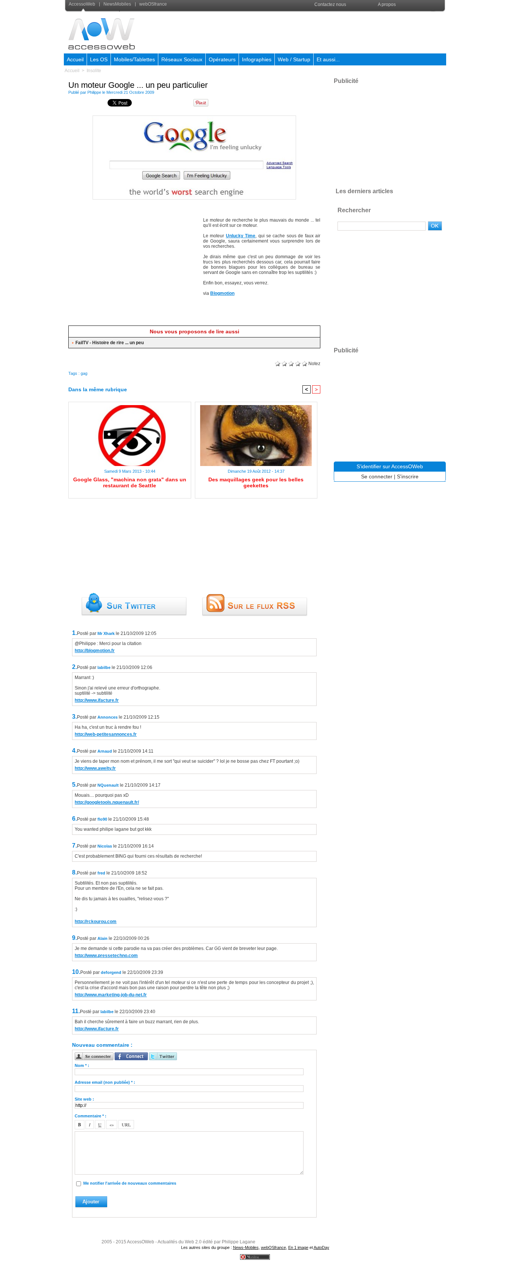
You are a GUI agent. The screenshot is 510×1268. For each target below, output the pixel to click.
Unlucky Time (240, 235)
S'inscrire (408, 476)
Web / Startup (294, 59)
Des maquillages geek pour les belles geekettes (256, 482)
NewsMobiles (117, 4)
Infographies (256, 59)
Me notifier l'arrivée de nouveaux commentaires (129, 1183)
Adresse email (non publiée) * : (105, 1082)
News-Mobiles (246, 1247)
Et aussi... (328, 59)
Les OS (99, 59)
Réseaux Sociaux (181, 59)
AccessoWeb (82, 4)
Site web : (84, 1099)
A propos (387, 4)
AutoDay (321, 1247)
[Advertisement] (310, 31)
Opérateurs (222, 59)
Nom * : (82, 1065)
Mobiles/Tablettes (134, 59)
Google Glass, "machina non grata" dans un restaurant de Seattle (129, 482)
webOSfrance (152, 4)
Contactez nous (330, 4)
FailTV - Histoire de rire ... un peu (109, 342)
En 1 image (298, 1247)
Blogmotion (222, 293)
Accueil (75, 59)
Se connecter (376, 476)
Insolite (94, 70)
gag (84, 373)
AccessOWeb (140, 1241)
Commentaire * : (90, 1116)
